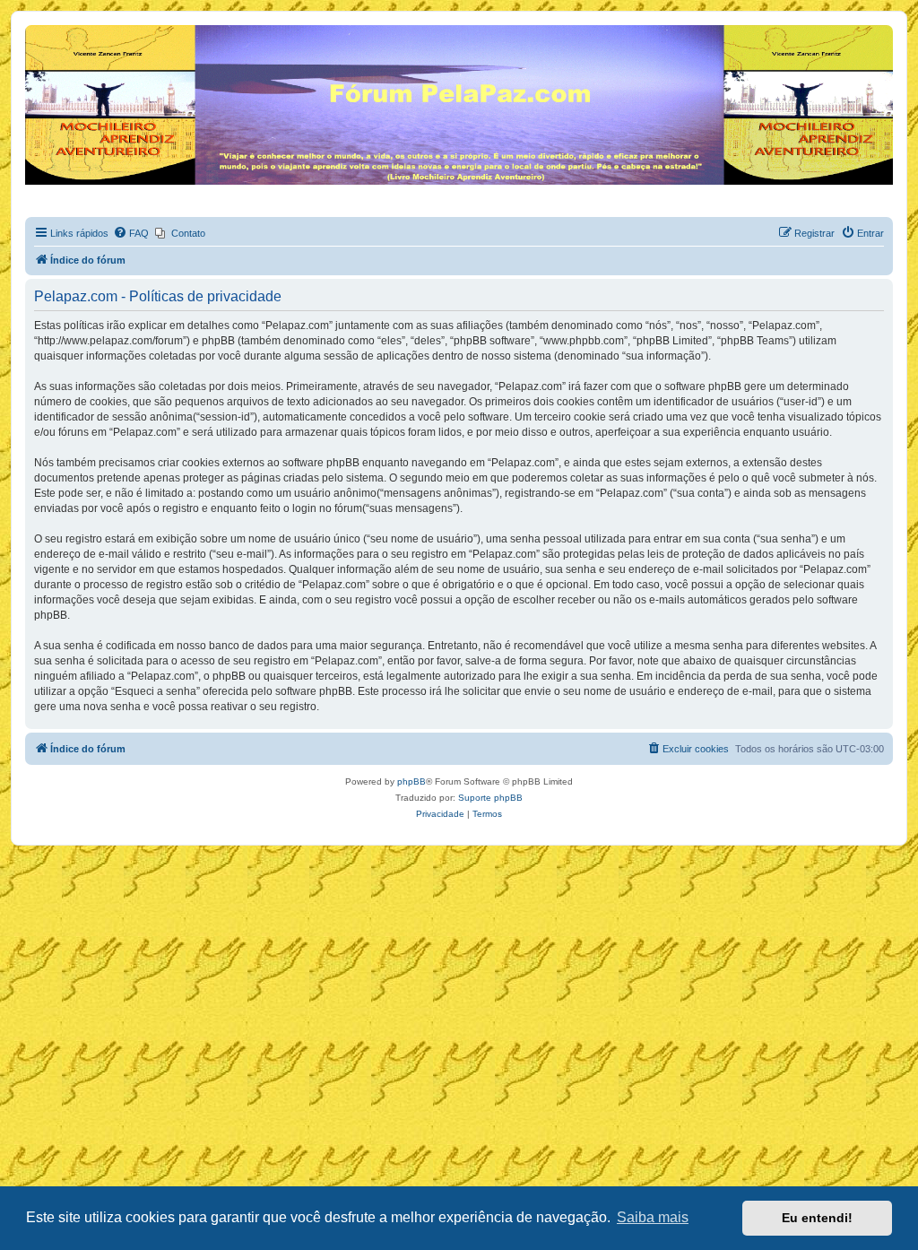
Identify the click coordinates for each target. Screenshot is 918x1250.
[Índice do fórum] (35, 29)
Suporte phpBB (490, 798)
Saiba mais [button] (652, 1217)
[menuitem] (131, 233)
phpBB (411, 781)
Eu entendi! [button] (817, 1218)
